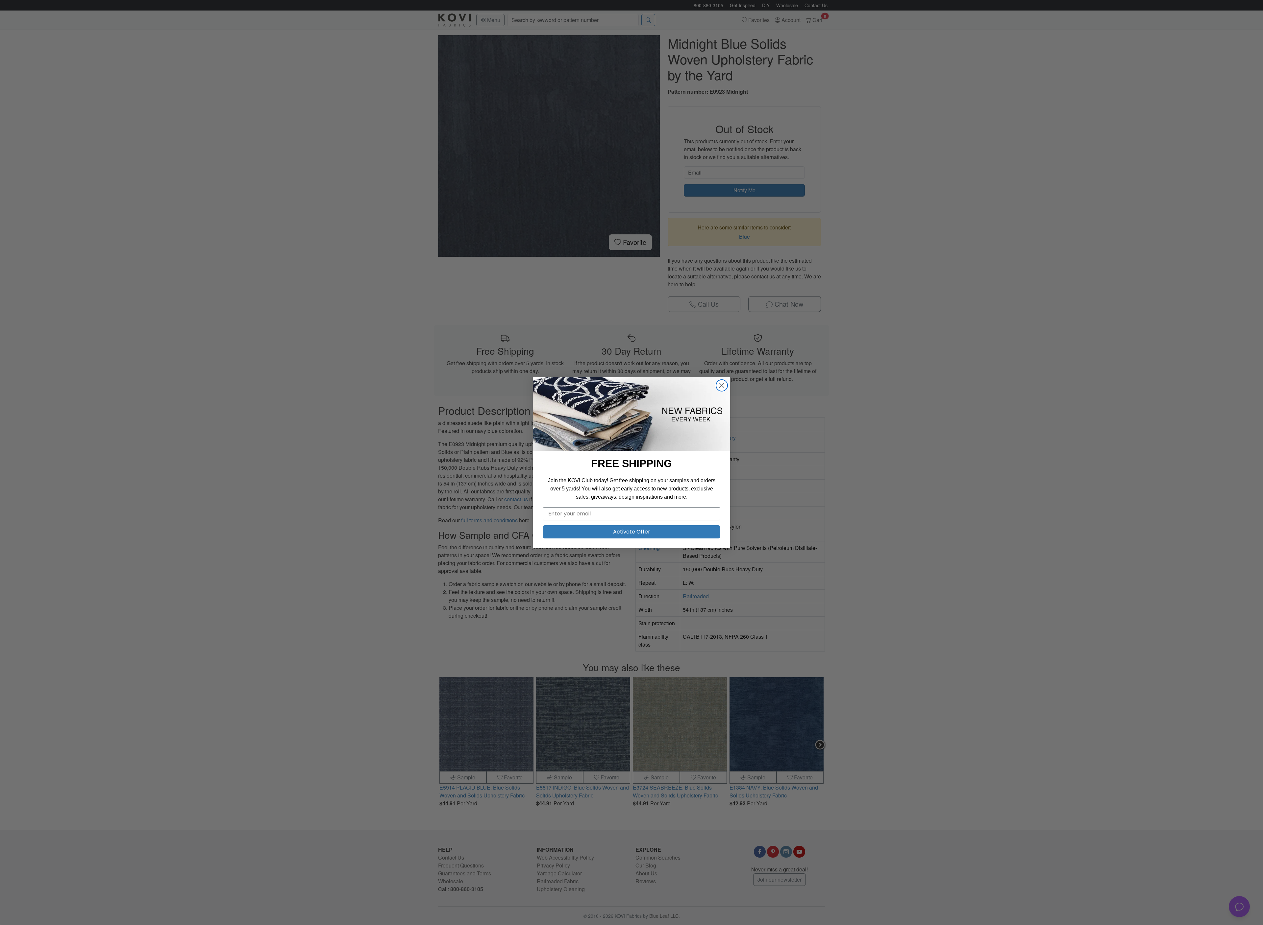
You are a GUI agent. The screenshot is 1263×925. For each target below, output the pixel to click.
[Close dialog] (722, 385)
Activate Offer (631, 531)
